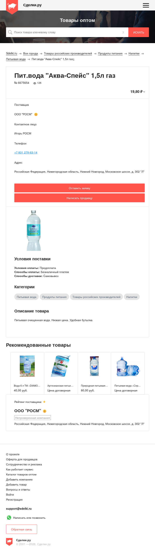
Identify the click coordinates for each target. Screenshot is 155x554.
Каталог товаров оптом (21, 474)
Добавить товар (16, 484)
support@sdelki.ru (19, 508)
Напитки (131, 297)
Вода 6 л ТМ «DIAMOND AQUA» (32, 385)
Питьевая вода (26, 297)
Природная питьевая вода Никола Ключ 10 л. (107, 385)
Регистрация (14, 499)
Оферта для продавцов (21, 459)
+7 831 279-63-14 (25, 152)
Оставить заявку (79, 188)
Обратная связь (21, 529)
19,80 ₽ (136, 91)
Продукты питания (54, 297)
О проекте (13, 454)
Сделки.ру (32, 4)
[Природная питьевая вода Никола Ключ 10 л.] (94, 366)
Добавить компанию (19, 479)
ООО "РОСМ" (23, 114)
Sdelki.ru (12, 7)
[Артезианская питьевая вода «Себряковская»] (60, 366)
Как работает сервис (19, 469)
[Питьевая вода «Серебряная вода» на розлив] (127, 366)
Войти (10, 494)
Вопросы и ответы (18, 489)
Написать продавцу (79, 198)
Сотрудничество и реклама (24, 464)
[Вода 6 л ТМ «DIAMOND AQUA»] (27, 366)
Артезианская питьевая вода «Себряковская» (74, 385)
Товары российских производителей (96, 297)
